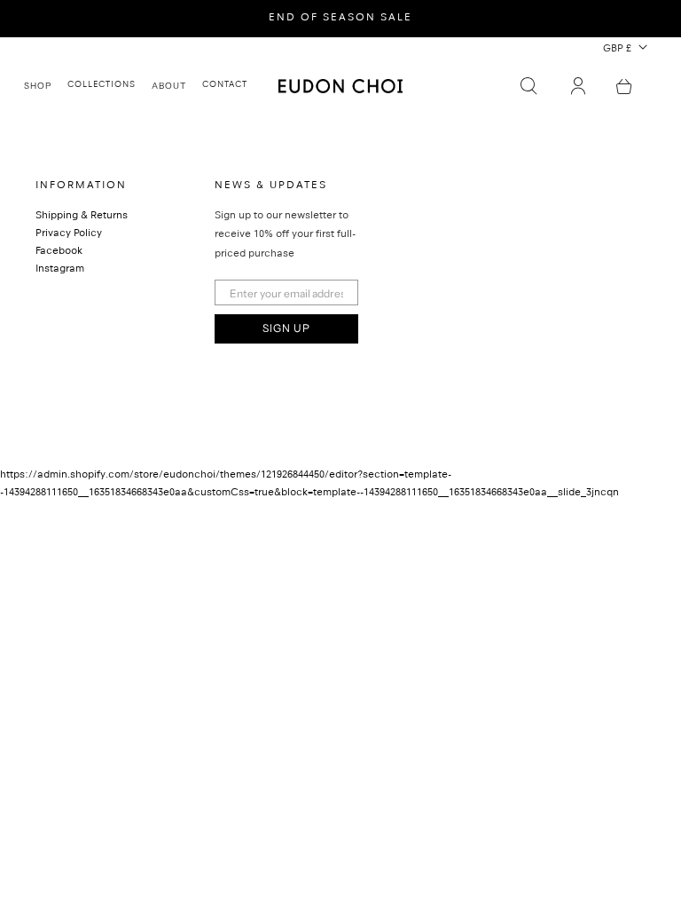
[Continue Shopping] (624, 86)
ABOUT (169, 85)
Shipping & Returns (81, 216)
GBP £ (617, 49)
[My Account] (578, 86)
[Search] (528, 86)
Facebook (58, 252)
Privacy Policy (68, 234)
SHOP (37, 85)
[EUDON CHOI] (340, 86)
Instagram (59, 270)
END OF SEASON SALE (340, 18)
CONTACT (224, 85)
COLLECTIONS (101, 85)
